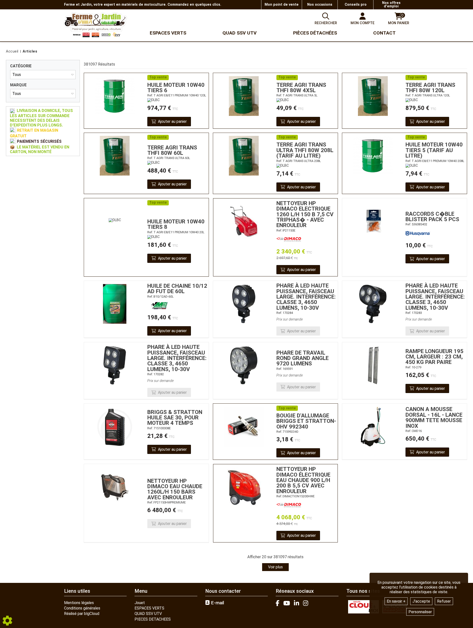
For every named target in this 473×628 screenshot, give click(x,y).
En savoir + (396, 601)
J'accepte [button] (421, 601)
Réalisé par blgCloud (81, 613)
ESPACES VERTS (149, 608)
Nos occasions (319, 4)
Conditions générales (82, 608)
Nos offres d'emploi (391, 4)
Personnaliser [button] (420, 612)
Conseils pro (356, 4)
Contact (384, 33)
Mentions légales (79, 602)
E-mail (217, 603)
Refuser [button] (444, 601)
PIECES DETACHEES (153, 619)
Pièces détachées (315, 33)
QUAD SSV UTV (148, 613)
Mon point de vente (282, 4)
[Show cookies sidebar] (7, 621)
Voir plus (275, 567)
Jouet (140, 602)
